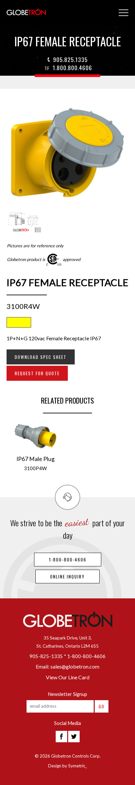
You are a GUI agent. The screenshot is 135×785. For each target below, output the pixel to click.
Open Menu (123, 13)
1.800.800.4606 (68, 67)
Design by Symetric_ (67, 765)
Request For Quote (37, 373)
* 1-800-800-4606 (85, 656)
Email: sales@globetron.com (67, 666)
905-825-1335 (46, 656)
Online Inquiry (67, 576)
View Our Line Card (67, 677)
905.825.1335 (70, 59)
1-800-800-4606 (68, 559)
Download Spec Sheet (41, 357)
